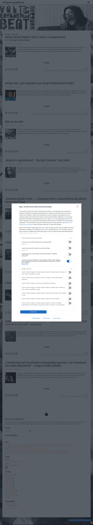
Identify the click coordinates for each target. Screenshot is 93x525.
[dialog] (46, 262)
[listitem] (46, 238)
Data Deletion (36, 318)
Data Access (46, 318)
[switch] (69, 242)
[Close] (78, 207)
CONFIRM (33, 312)
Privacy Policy (57, 318)
